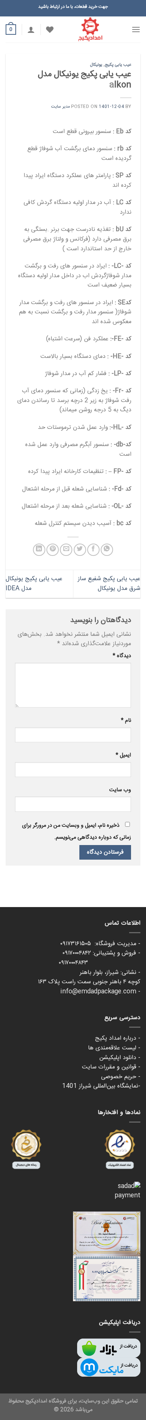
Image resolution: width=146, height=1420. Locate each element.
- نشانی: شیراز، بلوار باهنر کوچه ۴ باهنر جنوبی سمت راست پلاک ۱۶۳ (89, 977)
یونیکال (96, 65)
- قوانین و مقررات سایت (111, 1067)
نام (126, 721)
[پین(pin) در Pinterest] (52, 550)
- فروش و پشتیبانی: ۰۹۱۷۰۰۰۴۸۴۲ (101, 953)
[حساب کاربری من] (31, 29)
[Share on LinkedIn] (39, 550)
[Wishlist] (50, 29)
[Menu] (135, 29)
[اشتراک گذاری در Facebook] (93, 550)
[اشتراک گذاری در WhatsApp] (107, 550)
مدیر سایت (60, 106)
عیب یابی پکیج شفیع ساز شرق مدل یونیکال (109, 583)
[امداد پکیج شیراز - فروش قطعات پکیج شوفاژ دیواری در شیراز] (90, 29)
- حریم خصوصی (120, 1077)
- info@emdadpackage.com (100, 991)
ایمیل (123, 755)
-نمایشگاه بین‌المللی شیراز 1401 (101, 1086)
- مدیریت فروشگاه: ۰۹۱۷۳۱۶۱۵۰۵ (100, 944)
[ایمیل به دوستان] (66, 550)
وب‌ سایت (120, 790)
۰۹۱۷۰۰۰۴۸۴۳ (99, 963)
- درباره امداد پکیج (117, 1038)
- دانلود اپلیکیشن (119, 1057)
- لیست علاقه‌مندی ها (114, 1048)
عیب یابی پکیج (118, 65)
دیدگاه (122, 656)
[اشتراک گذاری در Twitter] (80, 550)
